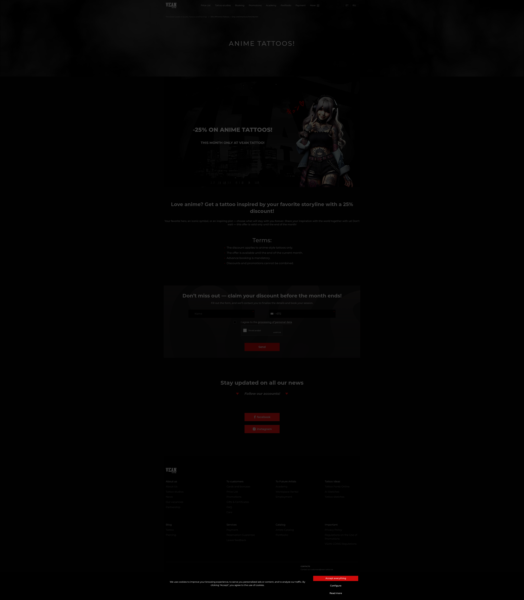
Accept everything (335, 578)
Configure (335, 585)
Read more (336, 593)
